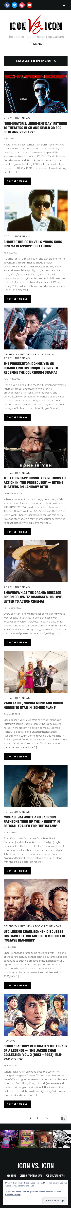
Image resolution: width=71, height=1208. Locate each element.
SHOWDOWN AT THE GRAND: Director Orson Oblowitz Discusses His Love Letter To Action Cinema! (33, 597)
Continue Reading (17, 181)
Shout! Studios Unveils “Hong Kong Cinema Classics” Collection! (33, 244)
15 (47, 1118)
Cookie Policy (12, 1194)
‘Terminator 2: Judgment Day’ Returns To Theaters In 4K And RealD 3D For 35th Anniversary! (35, 128)
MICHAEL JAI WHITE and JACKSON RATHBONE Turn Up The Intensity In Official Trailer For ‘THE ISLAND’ (32, 822)
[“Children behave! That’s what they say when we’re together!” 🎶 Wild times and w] (44, 1139)
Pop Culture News (17, 118)
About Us (11, 1175)
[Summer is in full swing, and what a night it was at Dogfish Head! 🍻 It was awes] (27, 1139)
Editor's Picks (45, 354)
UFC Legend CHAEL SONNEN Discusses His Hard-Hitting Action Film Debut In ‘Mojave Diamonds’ (34, 936)
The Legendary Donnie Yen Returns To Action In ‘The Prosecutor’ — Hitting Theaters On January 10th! (35, 483)
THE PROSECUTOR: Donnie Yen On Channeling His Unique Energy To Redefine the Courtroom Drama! (31, 368)
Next (64, 1118)
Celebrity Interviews (19, 354)
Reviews (9, 1040)
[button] (35, 43)
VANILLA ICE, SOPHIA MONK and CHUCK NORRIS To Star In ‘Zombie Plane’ (33, 705)
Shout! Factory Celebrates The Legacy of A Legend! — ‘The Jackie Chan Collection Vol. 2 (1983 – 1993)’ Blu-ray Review (36, 1053)
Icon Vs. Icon (35, 1165)
